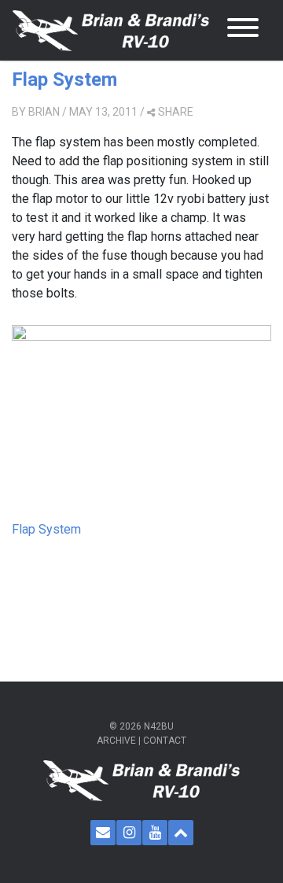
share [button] (175, 111)
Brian (44, 111)
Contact (164, 740)
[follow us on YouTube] (154, 832)
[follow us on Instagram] (129, 832)
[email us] (103, 832)
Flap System (64, 79)
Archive (116, 740)
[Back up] (180, 832)
